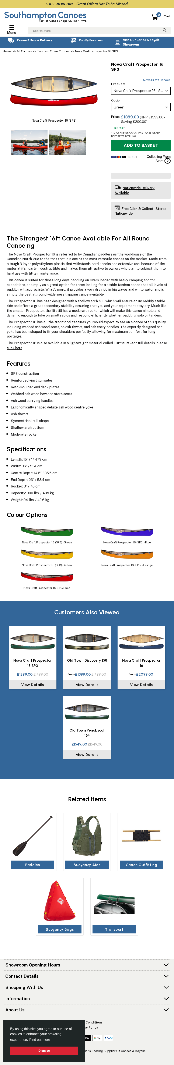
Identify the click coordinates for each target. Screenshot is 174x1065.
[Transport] (114, 900)
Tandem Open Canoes (53, 51)
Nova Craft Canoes (157, 80)
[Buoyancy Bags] (59, 900)
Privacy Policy (87, 1027)
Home (7, 51)
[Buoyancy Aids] (87, 836)
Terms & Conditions (87, 1022)
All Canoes (24, 51)
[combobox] (141, 91)
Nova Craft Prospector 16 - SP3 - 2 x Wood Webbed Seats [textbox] (142, 91)
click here (14, 348)
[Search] (165, 30)
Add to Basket (141, 145)
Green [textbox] (119, 107)
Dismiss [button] (44, 1050)
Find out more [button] (39, 1039)
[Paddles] (32, 836)
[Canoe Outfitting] (141, 836)
